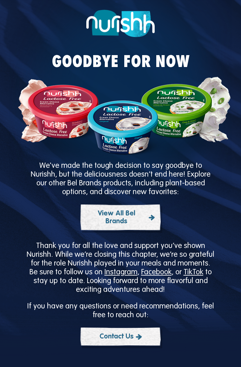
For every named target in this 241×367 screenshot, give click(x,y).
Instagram (120, 272)
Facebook (156, 272)
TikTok (193, 272)
